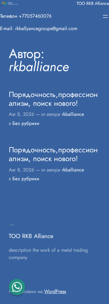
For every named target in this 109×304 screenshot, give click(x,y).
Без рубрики (25, 123)
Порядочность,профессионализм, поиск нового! (53, 99)
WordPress (55, 291)
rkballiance (73, 114)
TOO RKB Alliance (93, 3)
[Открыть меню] (105, 16)
